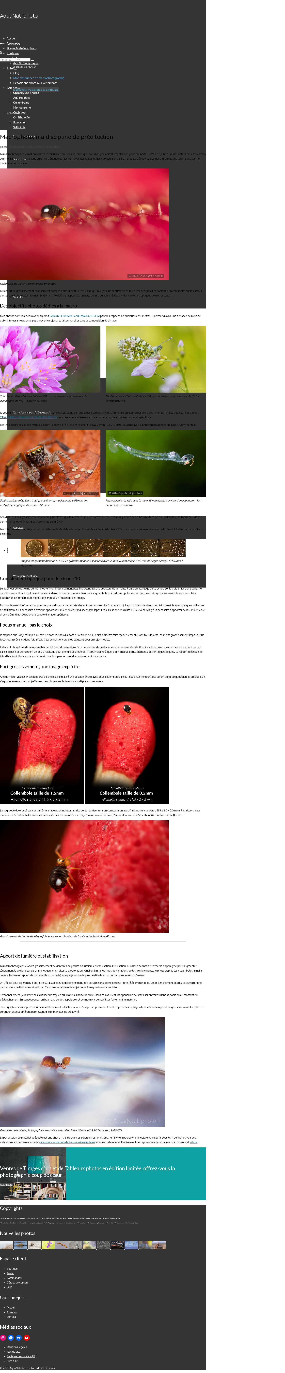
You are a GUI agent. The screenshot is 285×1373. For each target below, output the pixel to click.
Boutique (6, 1184)
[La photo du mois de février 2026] (104, 1248)
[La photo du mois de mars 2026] (90, 1248)
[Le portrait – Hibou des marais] (159, 1248)
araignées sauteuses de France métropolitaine (67, 1142)
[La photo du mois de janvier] (118, 1248)
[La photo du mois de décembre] (132, 1248)
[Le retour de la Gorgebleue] (76, 1248)
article (193, 1142)
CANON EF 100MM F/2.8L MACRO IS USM (75, 316)
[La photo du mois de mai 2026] (35, 1248)
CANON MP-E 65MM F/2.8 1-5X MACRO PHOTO (28, 417)
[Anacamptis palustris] (48, 1248)
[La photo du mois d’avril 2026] (62, 1248)
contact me (134, 1223)
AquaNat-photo (19, 15)
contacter (117, 1218)
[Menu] (1, 43)
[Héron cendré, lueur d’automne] (145, 1248)
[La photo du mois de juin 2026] (21, 1248)
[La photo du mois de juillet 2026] (7, 1248)
